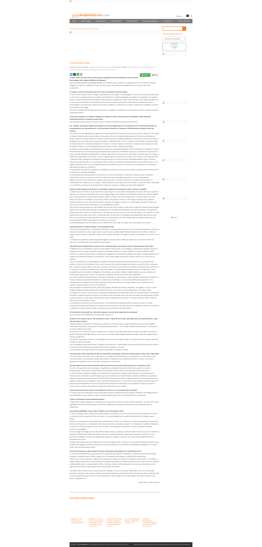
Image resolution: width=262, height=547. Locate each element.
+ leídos (174, 48)
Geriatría (74, 29)
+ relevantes (174, 46)
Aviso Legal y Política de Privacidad (100, 544)
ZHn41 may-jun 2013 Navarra (87, 29)
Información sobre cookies (120, 544)
